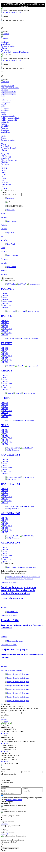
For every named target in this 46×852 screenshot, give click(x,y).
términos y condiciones (14, 800)
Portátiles (4, 124)
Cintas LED (5, 154)
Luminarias (5, 42)
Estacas (3, 112)
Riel (2, 180)
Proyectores (5, 108)
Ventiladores (5, 44)
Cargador (4, 174)
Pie (2, 98)
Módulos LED (6, 158)
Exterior (4, 138)
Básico (3, 144)
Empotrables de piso (8, 116)
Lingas (3, 178)
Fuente (3, 176)
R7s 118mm (5, 162)
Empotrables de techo (8, 92)
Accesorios (5, 50)
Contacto (26, 52)
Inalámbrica (5, 122)
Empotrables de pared (8, 94)
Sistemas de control (8, 46)
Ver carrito (4, 824)
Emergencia (5, 110)
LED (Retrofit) (6, 156)
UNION (4, 168)
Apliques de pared (7, 86)
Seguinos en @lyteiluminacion (11, 670)
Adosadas (4, 128)
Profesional (5, 146)
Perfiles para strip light (9, 120)
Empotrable (5, 130)
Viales (3, 106)
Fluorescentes (5, 102)
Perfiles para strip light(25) (10, 118)
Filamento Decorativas (9, 160)
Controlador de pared (8, 148)
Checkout (4, 834)
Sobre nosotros (13, 52)
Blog (21, 52)
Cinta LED (5, 126)
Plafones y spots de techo (10, 88)
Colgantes (4, 90)
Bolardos (4, 104)
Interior (3, 136)
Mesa (3, 96)
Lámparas (4, 48)
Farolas (3, 114)
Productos (4, 38)
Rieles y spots (6, 100)
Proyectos (4, 52)
